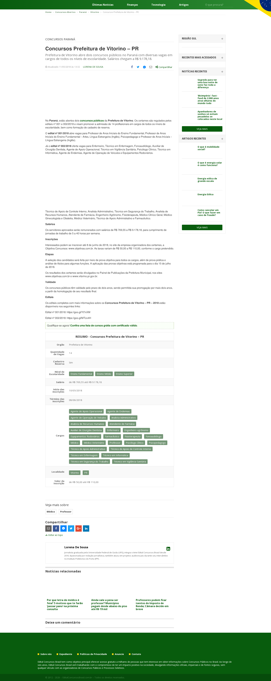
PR (85, 472)
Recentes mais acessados (199, 57)
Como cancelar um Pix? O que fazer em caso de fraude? (209, 213)
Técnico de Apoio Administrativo (88, 448)
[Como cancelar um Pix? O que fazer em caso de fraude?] (188, 214)
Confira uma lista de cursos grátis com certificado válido (103, 325)
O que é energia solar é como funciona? (210, 164)
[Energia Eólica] (188, 198)
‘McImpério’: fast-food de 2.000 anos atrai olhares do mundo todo (208, 99)
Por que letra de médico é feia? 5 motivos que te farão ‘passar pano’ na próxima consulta (65, 604)
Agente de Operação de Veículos (88, 417)
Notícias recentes (194, 71)
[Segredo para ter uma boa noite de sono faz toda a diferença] (188, 84)
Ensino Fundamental (81, 373)
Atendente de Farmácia (122, 423)
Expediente (65, 654)
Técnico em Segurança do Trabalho (89, 461)
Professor (114, 442)
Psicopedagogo (157, 442)
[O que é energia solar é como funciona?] (188, 166)
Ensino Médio (104, 373)
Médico (74, 442)
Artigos (184, 4)
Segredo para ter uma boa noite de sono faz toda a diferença (208, 83)
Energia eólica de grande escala (207, 179)
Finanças (132, 4)
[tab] (202, 39)
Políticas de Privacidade (93, 654)
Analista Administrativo (123, 417)
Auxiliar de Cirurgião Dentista (86, 430)
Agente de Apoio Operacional (86, 411)
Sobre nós (46, 654)
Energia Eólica (205, 194)
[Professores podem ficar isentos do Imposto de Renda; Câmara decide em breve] (154, 595)
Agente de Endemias (118, 411)
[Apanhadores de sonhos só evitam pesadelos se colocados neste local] (188, 115)
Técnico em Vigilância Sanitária (130, 461)
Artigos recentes (194, 138)
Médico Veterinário (94, 442)
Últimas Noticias (102, 4)
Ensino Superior (124, 373)
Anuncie (119, 654)
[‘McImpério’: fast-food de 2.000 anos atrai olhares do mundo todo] (188, 99)
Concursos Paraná (60, 39)
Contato (136, 654)
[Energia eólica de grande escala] (188, 182)
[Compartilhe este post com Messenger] (144, 67)
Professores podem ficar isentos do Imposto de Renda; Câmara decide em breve (152, 604)
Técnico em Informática (115, 455)
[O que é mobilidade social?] (188, 151)
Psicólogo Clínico (134, 442)
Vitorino (75, 472)
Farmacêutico (112, 436)
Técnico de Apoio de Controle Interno (131, 448)
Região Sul (189, 38)
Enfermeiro (113, 430)
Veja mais (202, 128)
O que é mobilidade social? (208, 148)
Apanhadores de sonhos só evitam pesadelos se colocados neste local (210, 115)
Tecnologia (158, 4)
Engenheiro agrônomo (136, 430)
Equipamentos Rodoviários (85, 436)
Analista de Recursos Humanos (87, 423)
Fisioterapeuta (132, 436)
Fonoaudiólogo (154, 436)
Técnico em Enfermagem (84, 455)
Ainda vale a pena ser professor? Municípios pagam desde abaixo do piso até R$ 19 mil (109, 604)
